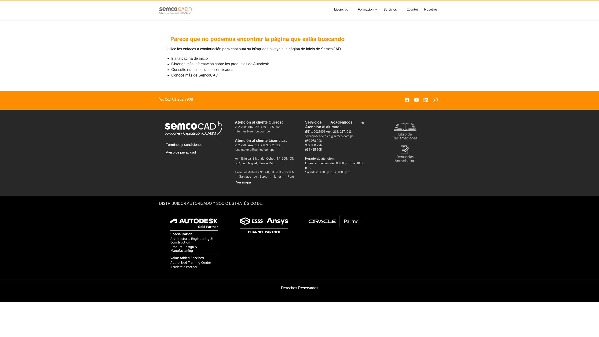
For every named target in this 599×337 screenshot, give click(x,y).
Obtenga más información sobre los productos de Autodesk (220, 64)
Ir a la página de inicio (189, 58)
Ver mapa (243, 182)
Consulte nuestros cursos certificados (202, 70)
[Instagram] (435, 100)
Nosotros (431, 9)
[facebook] (407, 100)
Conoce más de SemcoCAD (194, 75)
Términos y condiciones (184, 145)
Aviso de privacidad (181, 152)
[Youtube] (416, 100)
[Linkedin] (425, 100)
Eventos (413, 9)
